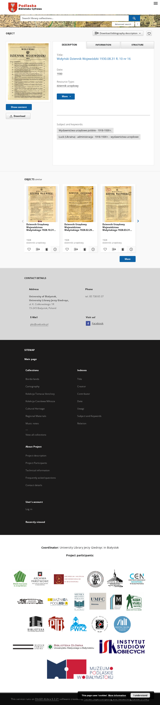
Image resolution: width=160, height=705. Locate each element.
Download (19, 116)
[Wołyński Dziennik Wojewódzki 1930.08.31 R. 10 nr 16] (28, 71)
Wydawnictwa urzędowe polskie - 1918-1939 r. (85, 130)
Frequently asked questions (41, 477)
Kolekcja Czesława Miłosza (40, 401)
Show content (19, 107)
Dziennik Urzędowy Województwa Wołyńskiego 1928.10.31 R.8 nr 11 (40, 227)
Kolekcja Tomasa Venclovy (40, 393)
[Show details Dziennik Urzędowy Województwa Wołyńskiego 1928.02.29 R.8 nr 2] (92, 249)
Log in (29, 509)
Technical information (38, 470)
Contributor (83, 393)
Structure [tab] (137, 44)
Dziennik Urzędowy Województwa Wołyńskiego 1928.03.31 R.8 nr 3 (116, 227)
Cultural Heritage (35, 408)
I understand (140, 695)
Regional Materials (36, 416)
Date (80, 401)
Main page (30, 359)
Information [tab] (103, 44)
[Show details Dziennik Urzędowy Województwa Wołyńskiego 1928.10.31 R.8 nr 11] (54, 249)
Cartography (32, 386)
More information (117, 695)
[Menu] (155, 3)
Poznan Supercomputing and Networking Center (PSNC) (116, 699)
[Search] (134, 18)
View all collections (36, 434)
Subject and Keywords (89, 416)
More (128, 259)
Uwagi (80, 408)
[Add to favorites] (149, 33)
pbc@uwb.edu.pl (39, 324)
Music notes (32, 423)
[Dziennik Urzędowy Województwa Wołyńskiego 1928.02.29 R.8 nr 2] (80, 204)
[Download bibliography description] (37, 249)
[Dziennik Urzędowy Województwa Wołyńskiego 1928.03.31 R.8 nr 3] (118, 204)
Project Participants (36, 463)
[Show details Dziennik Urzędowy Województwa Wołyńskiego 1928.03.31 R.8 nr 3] (130, 249)
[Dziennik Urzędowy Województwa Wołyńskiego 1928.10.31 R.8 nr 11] (42, 204)
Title (79, 379)
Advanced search (123, 24)
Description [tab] (69, 44)
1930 (59, 73)
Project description (36, 455)
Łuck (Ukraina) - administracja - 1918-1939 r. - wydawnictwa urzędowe (99, 137)
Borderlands (32, 379)
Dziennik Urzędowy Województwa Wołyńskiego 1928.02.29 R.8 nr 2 (78, 227)
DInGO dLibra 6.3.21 (47, 699)
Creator (81, 386)
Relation (81, 423)
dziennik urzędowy (68, 85)
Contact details (34, 485)
